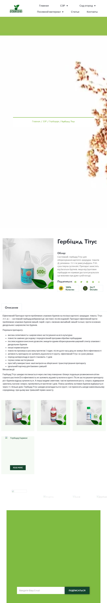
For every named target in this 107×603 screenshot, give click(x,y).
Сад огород (86, 5)
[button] (75, 282)
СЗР (62, 5)
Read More (18, 467)
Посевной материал (49, 11)
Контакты (92, 11)
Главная (44, 5)
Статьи (75, 11)
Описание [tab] (11, 307)
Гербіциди (54, 121)
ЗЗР (45, 121)
